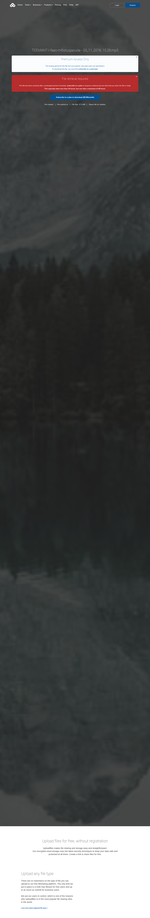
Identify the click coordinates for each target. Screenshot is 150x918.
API (77, 5)
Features (47, 5)
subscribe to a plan (74, 86)
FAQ (65, 5)
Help (71, 5)
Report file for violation (97, 104)
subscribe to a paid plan (88, 69)
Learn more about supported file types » (34, 908)
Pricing (58, 5)
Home (20, 5)
